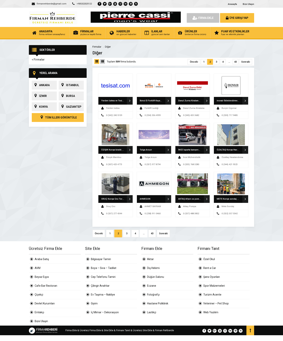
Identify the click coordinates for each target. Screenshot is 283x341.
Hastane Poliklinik (157, 303)
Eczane (151, 285)
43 (235, 61)
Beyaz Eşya (42, 276)
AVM (37, 268)
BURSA (70, 95)
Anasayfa (232, 4)
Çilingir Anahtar (100, 285)
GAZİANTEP (73, 106)
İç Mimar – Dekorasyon (105, 312)
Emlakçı (39, 312)
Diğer (108, 46)
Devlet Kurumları (45, 303)
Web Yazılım (210, 312)
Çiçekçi (39, 294)
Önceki (194, 61)
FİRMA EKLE (206, 17)
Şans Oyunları (211, 276)
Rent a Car (209, 268)
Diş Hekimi (153, 268)
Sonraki (245, 61)
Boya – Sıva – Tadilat (103, 268)
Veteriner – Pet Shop (216, 303)
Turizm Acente (212, 294)
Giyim (94, 303)
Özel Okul (209, 259)
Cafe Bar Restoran (46, 285)
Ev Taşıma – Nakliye (103, 294)
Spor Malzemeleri (214, 285)
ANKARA (44, 85)
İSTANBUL (72, 85)
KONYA (43, 106)
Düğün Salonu (155, 276)
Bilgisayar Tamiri (101, 259)
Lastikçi (151, 312)
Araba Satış (42, 259)
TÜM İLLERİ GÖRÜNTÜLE (60, 117)
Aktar (150, 259)
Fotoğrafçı (153, 294)
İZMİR (43, 95)
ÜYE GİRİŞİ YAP (238, 17)
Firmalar (39, 59)
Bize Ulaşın (248, 4)
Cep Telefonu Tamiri (103, 276)
